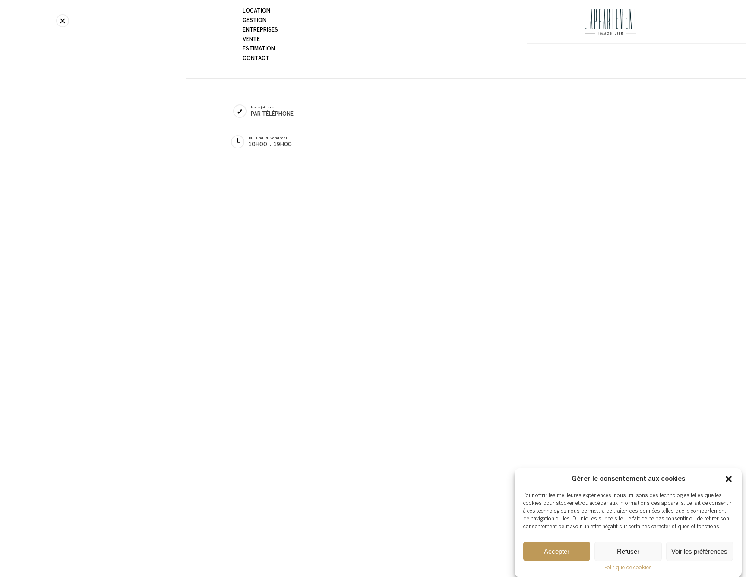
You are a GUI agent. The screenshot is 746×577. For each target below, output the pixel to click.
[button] (728, 479)
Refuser (628, 551)
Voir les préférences (699, 551)
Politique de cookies (628, 567)
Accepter (556, 551)
